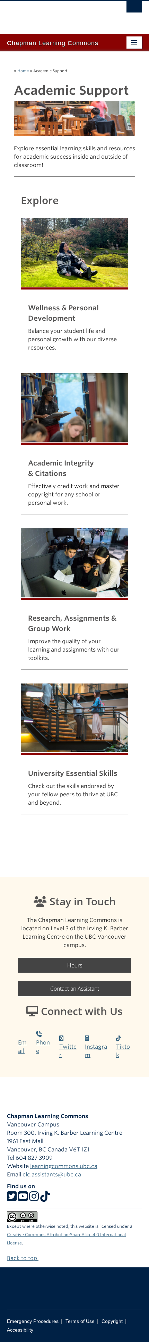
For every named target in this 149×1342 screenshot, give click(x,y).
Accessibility (20, 1330)
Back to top (22, 1258)
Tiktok (123, 1050)
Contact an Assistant (74, 988)
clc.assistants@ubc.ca (52, 1174)
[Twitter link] (12, 1198)
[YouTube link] (23, 1198)
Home (23, 70)
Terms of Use (80, 1321)
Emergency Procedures (33, 1321)
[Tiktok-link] (45, 1198)
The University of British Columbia (54, 14)
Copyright (112, 1321)
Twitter (68, 1050)
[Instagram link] (34, 1198)
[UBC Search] (134, 8)
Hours (74, 965)
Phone (43, 1046)
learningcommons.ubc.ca (63, 1166)
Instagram (96, 1050)
